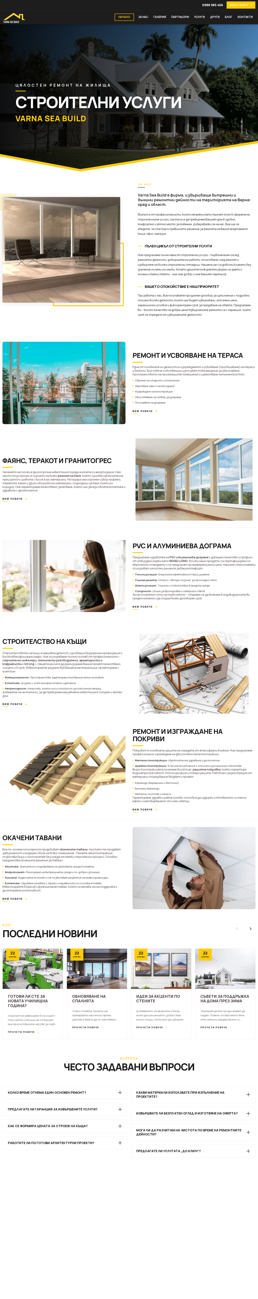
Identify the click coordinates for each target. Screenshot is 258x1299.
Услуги (199, 17)
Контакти (245, 17)
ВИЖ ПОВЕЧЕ (145, 411)
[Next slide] (250, 928)
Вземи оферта (241, 5)
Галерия (159, 17)
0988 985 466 (212, 5)
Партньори (180, 17)
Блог (228, 17)
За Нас (143, 17)
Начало (124, 17)
